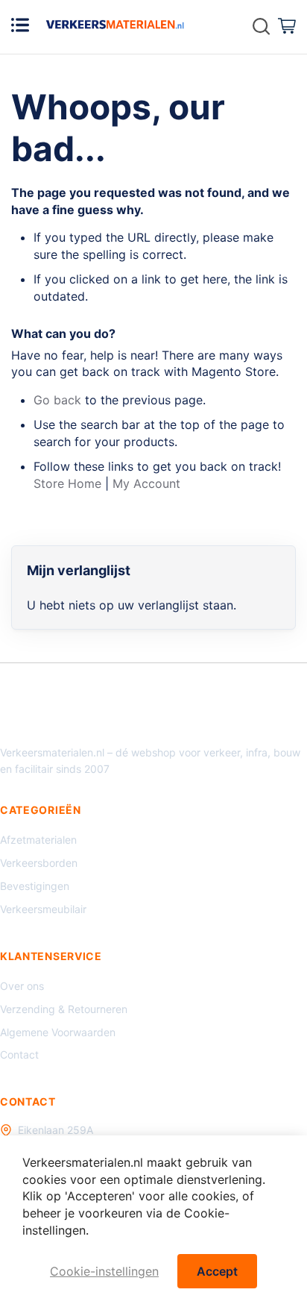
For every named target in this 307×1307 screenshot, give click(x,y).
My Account (146, 483)
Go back (57, 399)
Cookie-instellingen (104, 1271)
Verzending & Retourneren (63, 1009)
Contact (19, 1054)
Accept (217, 1271)
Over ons (22, 986)
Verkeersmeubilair (43, 909)
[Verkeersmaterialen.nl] (115, 24)
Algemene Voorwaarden (57, 1032)
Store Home (67, 483)
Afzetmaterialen (38, 839)
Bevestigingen (34, 886)
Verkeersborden (38, 862)
